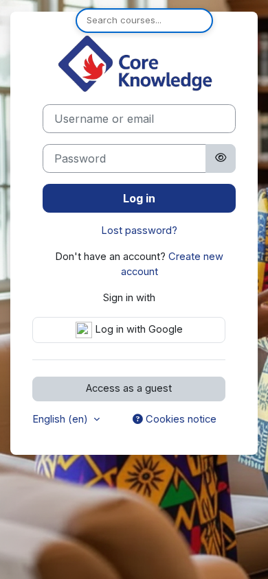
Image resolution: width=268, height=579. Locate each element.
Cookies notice (179, 419)
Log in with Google (137, 329)
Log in (139, 198)
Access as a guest (129, 388)
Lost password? (139, 230)
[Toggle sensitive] (220, 158)
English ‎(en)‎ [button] (61, 419)
